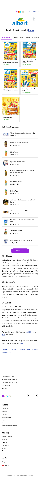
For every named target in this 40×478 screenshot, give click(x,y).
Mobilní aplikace (7, 436)
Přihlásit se (36, 11)
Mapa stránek (6, 423)
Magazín (4, 439)
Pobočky (15, 37)
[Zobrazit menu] (2, 11)
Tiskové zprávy (6, 417)
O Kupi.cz (5, 408)
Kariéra (4, 420)
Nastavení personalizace (9, 425)
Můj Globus (30, 332)
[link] (11, 54)
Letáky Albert (6, 37)
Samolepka (5, 445)
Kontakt (4, 411)
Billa (3, 335)
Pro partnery (6, 462)
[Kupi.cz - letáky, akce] (20, 12)
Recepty (4, 442)
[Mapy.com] (36, 396)
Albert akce (20, 251)
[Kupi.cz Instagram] (32, 396)
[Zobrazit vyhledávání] (30, 11)
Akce (21, 37)
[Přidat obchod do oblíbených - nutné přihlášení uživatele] (33, 19)
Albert (22, 343)
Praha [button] (31, 30)
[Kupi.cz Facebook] (28, 396)
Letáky (4, 448)
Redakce (4, 414)
